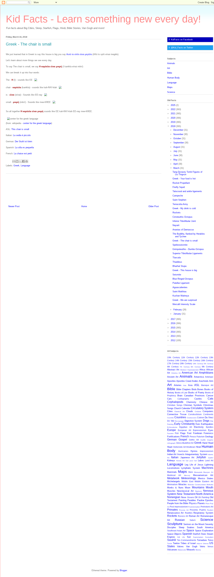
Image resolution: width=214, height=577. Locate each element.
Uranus (205, 543)
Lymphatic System (190, 468)
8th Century (196, 367)
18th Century (186, 363)
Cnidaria (198, 411)
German (172, 439)
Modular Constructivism (197, 484)
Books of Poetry (196, 392)
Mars (190, 472)
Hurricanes (183, 451)
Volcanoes (172, 549)
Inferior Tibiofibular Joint (184, 221)
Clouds (189, 411)
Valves (180, 546)
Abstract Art (173, 369)
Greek (16, 165)
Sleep (181, 527)
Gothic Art (194, 440)
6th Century (173, 367)
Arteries (177, 385)
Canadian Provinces (194, 395)
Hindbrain (190, 447)
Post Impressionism (179, 507)
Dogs (206, 420)
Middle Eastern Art (204, 481)
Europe (171, 430)
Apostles (171, 381)
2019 (173, 122)
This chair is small (20, 129)
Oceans (190, 497)
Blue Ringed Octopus (183, 279)
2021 (173, 113)
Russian (180, 519)
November (178, 134)
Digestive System (193, 421)
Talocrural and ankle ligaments (187, 191)
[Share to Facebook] (23, 161)
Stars (203, 534)
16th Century (207, 360)
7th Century (185, 367)
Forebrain (197, 433)
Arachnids (203, 381)
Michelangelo (173, 481)
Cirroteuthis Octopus (182, 217)
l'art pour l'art (191, 461)
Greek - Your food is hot (184, 178)
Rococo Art (183, 516)
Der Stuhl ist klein (23, 141)
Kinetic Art (180, 461)
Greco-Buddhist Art (184, 443)
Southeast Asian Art (176, 530)
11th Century (187, 357)
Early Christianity (184, 423)
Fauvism (170, 433)
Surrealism (209, 537)
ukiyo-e (199, 543)
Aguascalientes (180, 287)
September (179, 142)
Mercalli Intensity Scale (184, 304)
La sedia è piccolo (22, 135)
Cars (169, 398)
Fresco (193, 436)
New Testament (186, 494)
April (175, 164)
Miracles (182, 484)
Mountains (198, 487)
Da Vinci (209, 417)
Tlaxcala (177, 257)
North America (204, 494)
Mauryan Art (208, 472)
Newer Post (14, 206)
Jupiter (210, 458)
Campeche (178, 195)
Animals (171, 63)
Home (84, 206)
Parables (191, 500)
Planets (201, 503)
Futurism (200, 436)
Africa (202, 369)
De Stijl (170, 421)
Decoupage (179, 421)
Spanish (187, 533)
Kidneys (171, 460)
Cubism (200, 417)
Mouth (209, 487)
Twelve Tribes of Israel (184, 543)
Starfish (196, 534)
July (175, 151)
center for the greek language (37, 123)
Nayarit (176, 225)
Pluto (207, 503)
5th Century (208, 364)
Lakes (201, 460)
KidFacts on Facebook (182, 39)
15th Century (194, 360)
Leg (186, 464)
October (177, 138)
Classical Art (179, 411)
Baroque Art (207, 385)
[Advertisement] (83, 188)
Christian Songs (174, 405)
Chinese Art (206, 402)
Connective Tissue (176, 414)
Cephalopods (175, 402)
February (178, 309)
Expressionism (199, 430)
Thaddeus (177, 262)
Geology (209, 436)
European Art (184, 430)
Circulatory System (202, 408)
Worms (198, 550)
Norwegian (173, 497)
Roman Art (194, 516)
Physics (193, 503)
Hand (204, 443)
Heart (169, 447)
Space (190, 530)
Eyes (210, 430)
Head (210, 443)
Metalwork (173, 478)
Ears (198, 424)
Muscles (171, 491)
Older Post (153, 206)
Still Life (181, 537)
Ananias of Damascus (183, 229)
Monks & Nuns (175, 487)
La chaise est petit (23, 153)
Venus (210, 546)
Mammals (172, 472)
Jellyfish (201, 457)
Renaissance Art (175, 513)
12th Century (201, 357)
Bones (200, 389)
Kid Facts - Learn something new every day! (103, 19)
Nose (183, 497)
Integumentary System (196, 454)
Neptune (198, 491)
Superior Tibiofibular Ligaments (187, 253)
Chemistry (191, 402)
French (185, 436)
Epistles (209, 427)
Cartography (183, 399)
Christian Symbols (193, 405)
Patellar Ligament (181, 283)
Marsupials (198, 472)
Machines (207, 467)
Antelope (209, 377)
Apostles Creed (183, 381)
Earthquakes (207, 424)
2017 (173, 319)
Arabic (195, 381)
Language (25, 165)
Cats (210, 398)
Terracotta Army (180, 204)
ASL (196, 385)
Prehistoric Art (207, 507)
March (176, 168)
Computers (208, 411)
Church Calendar (182, 408)
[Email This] (14, 161)
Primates (172, 509)
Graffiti (202, 440)
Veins (202, 546)
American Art (190, 372)
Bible (169, 73)
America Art (176, 373)
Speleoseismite (180, 245)
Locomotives (173, 468)
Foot (189, 433)
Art (168, 68)
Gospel (183, 439)
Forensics (208, 433)
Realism (210, 510)
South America (205, 527)
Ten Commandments (186, 540)
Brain (179, 395)
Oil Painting (203, 497)
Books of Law (181, 392)
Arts (184, 385)
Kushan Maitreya (181, 295)
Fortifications (173, 436)
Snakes (190, 527)
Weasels (191, 549)
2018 (173, 126)
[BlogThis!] (17, 161)
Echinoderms (172, 427)
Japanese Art (187, 457)
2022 (173, 109)
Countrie (170, 418)
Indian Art (171, 454)
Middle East (187, 481)
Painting (182, 500)
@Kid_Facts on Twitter (182, 47)
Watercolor (182, 550)
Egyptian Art (185, 427)
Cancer (209, 395)
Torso (210, 540)
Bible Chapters (183, 389)
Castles (198, 398)
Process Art (183, 510)
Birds (194, 389)
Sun (189, 537)
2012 (173, 340)
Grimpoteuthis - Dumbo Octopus (188, 249)
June (176, 155)
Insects (180, 454)
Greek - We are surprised (185, 300)
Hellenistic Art (179, 447)
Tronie (169, 543)
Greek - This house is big (185, 270)
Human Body (173, 77)
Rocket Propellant (181, 183)
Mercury (187, 475)
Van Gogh (191, 546)
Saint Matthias (180, 291)
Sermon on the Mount (193, 524)
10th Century (173, 357)
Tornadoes (202, 540)
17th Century (173, 363)
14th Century (181, 360)
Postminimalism (194, 507)
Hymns (194, 451)
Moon (187, 487)
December (178, 130)
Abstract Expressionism (189, 370)
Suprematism (198, 537)
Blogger (123, 570)
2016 (173, 323)
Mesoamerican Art (203, 475)
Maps (170, 87)
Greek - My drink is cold (184, 208)
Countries (180, 417)
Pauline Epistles (205, 500)
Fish (177, 433)
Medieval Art (174, 475)
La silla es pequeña (24, 147)
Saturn (193, 520)
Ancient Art (172, 377)
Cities (170, 411)
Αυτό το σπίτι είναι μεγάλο (79, 54)
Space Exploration (204, 530)
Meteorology (188, 478)
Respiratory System (203, 513)
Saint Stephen (179, 200)
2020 (173, 118)
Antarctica (199, 377)
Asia (190, 385)
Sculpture (174, 524)
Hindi (198, 447)
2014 (173, 332)
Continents (208, 414)
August (177, 147)
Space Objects (174, 534)
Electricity (199, 427)
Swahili (171, 540)
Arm (211, 381)
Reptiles (188, 513)
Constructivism (195, 414)
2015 (173, 327)
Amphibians (206, 372)
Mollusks (210, 484)
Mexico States (205, 478)
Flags (183, 433)
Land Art (209, 460)
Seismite (177, 274)
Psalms (202, 510)
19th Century (198, 364)
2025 (173, 105)
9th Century (207, 367)
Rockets (177, 212)
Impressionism (206, 451)
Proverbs (194, 510)
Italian (174, 457)
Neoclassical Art (185, 491)
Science (171, 92)
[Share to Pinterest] (26, 161)
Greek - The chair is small (185, 240)
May (175, 159)
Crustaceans (191, 418)
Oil (196, 497)
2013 (173, 336)
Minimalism (172, 484)
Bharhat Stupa (179, 266)
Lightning (208, 464)
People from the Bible (177, 503)
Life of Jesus (196, 464)
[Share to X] (20, 161)
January (177, 314)
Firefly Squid (179, 187)
